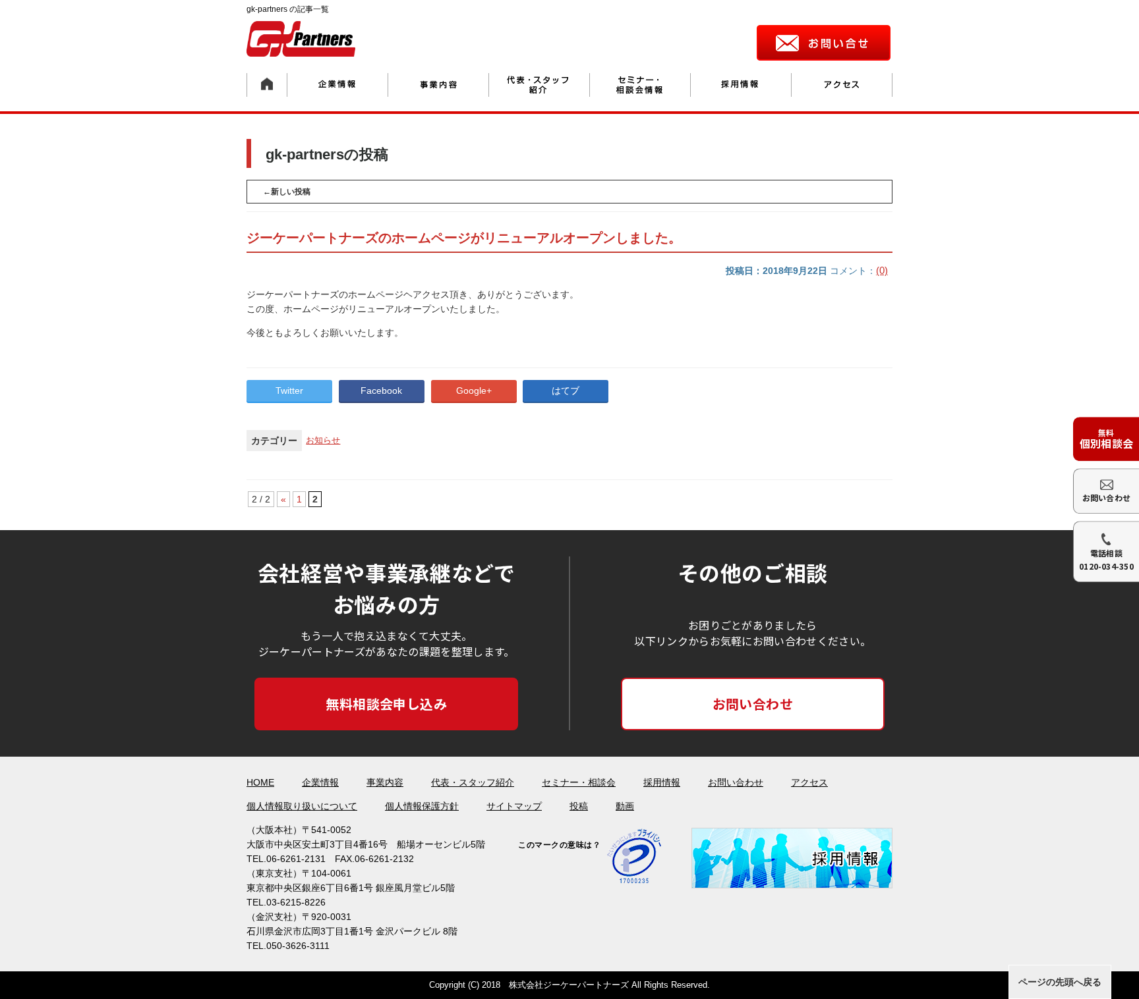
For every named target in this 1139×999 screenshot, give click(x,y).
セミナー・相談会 (579, 782)
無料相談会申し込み (386, 703)
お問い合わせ (753, 703)
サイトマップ (514, 806)
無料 (1107, 439)
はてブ (565, 390)
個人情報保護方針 (422, 806)
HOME (260, 782)
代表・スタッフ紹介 (472, 782)
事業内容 (384, 782)
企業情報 (320, 782)
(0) (882, 270)
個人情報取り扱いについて (302, 806)
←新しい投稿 (286, 191)
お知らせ (323, 440)
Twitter (289, 390)
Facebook (381, 390)
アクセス (809, 782)
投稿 (579, 806)
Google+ (474, 390)
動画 (625, 806)
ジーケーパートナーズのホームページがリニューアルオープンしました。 (464, 237)
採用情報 (661, 782)
